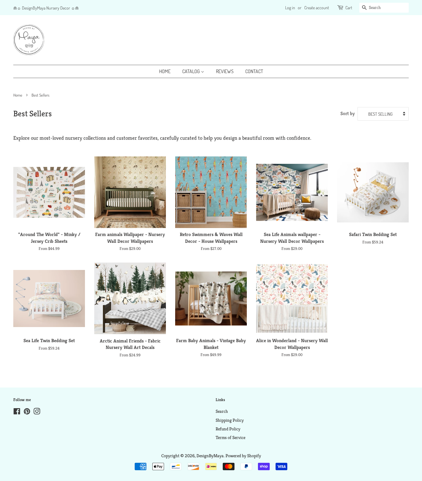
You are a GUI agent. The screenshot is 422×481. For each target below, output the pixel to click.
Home (165, 71)
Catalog (191, 71)
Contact (254, 71)
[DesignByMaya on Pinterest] (26, 412)
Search (222, 411)
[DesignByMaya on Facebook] (16, 412)
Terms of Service (230, 437)
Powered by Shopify (243, 455)
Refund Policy (228, 429)
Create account (316, 7)
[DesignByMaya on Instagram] (36, 412)
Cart (348, 7)
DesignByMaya (210, 455)
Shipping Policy (230, 420)
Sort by (347, 113)
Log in (290, 7)
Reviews (225, 71)
